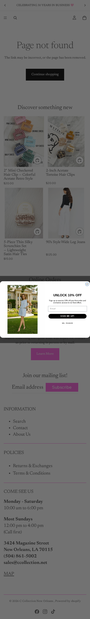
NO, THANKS (67, 323)
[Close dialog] (87, 284)
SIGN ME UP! (67, 316)
